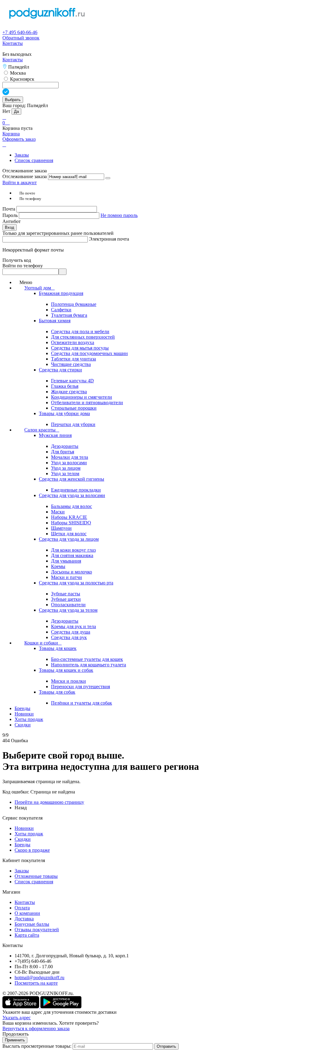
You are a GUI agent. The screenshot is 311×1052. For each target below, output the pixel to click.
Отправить (166, 1046)
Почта (9, 208)
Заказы (22, 154)
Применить (15, 1040)
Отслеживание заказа (24, 176)
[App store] (21, 1006)
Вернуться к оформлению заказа (36, 1028)
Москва (17, 73)
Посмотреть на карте (36, 983)
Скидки (23, 839)
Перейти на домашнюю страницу (49, 802)
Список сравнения (34, 160)
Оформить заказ (19, 139)
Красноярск (21, 79)
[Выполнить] (107, 178)
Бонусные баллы (32, 924)
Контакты (12, 43)
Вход (9, 227)
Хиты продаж (29, 833)
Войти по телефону (22, 265)
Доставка (24, 918)
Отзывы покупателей (37, 929)
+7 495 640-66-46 (19, 32)
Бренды (22, 844)
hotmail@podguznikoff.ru (39, 977)
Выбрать (13, 99)
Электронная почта (109, 239)
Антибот (11, 221)
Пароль (10, 215)
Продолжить (15, 1034)
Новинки (24, 828)
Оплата (22, 907)
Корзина (11, 133)
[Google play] (60, 1006)
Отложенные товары (36, 876)
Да (16, 111)
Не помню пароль (119, 215)
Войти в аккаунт (19, 182)
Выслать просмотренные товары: (36, 1046)
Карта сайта (27, 935)
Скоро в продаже (32, 850)
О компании (27, 913)
